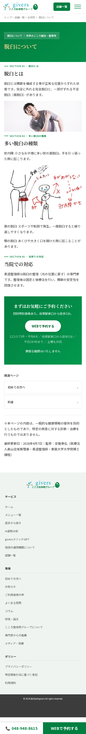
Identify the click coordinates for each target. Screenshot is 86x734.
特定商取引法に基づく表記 (21, 675)
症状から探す (13, 523)
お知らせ (10, 587)
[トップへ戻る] (20, 7)
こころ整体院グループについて (24, 627)
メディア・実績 (14, 643)
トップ (8, 17)
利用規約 (10, 683)
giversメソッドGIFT (17, 539)
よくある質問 (13, 603)
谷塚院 (31, 17)
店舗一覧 (61, 7)
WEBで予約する (43, 326)
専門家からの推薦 (16, 635)
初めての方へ (43, 387)
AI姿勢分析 (11, 531)
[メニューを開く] (78, 6)
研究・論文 (12, 619)
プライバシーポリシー (18, 666)
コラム (9, 611)
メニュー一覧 (13, 515)
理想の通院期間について (20, 547)
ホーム (9, 507)
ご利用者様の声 (14, 595)
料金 (43, 402)
